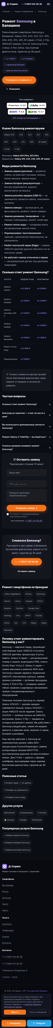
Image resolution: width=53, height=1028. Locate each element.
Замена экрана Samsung (17, 835)
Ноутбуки (10, 813)
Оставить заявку (26, 571)
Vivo (18, 615)
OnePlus (19, 608)
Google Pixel (33, 608)
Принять (15, 1012)
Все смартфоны (13, 594)
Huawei (29, 601)
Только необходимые (38, 1012)
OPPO (27, 615)
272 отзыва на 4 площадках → (26, 118)
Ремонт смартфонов (24, 11)
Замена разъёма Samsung (18, 850)
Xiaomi (7, 601)
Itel (16, 623)
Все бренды (7, 885)
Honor (18, 601)
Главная (6, 11)
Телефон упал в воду (15, 797)
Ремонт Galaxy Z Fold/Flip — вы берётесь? (24, 437)
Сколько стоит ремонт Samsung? (19, 404)
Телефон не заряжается (17, 790)
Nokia (43, 623)
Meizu (33, 623)
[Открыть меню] (48, 4)
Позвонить (14, 89)
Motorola (8, 630)
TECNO (38, 615)
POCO (40, 601)
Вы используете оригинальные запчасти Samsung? (23, 426)
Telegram (40, 1023)
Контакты (37, 820)
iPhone (28, 594)
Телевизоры (27, 813)
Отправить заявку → (26, 508)
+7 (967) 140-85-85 (33, 4)
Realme (7, 608)
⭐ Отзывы (9, 820)
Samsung (41, 594)
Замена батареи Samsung (17, 843)
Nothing (7, 615)
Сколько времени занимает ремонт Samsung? (20, 447)
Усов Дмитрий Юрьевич (37, 991)
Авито (5, 910)
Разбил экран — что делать (18, 783)
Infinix (6, 623)
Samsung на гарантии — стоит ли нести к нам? (23, 415)
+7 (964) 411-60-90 (13, 963)
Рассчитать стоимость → (19, 80)
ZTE (24, 623)
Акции (23, 820)
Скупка (43, 813)
